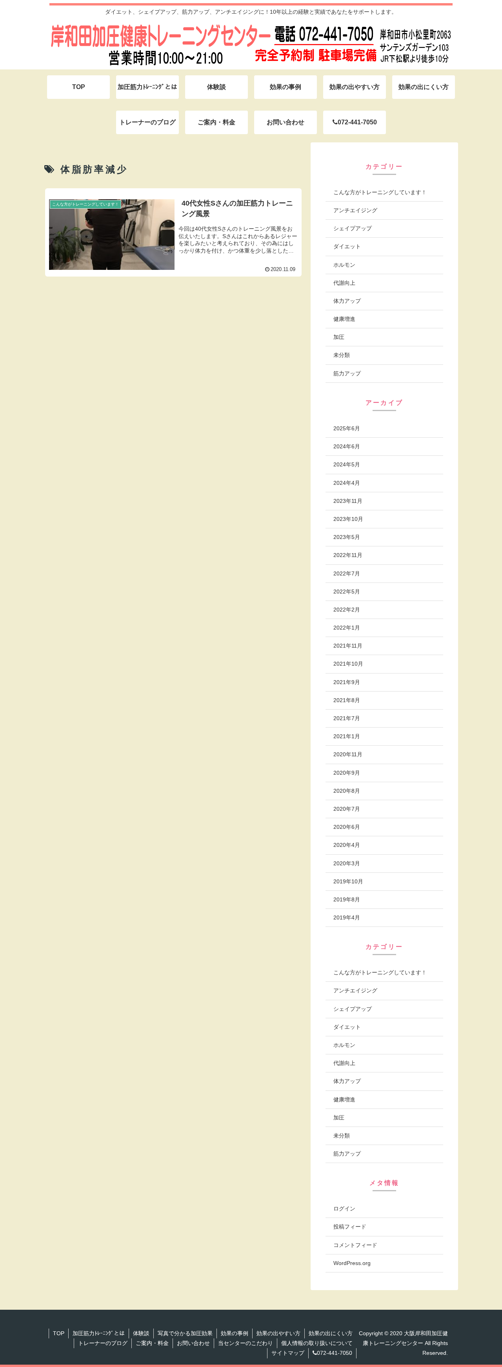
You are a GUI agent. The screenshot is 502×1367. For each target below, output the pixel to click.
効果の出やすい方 (278, 1333)
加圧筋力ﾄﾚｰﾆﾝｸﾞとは (99, 1333)
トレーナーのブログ (102, 1343)
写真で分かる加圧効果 (185, 1333)
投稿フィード (349, 1226)
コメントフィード (355, 1244)
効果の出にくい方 (331, 1333)
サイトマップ (287, 1353)
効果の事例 (234, 1333)
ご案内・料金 (152, 1343)
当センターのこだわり (245, 1343)
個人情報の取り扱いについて (317, 1343)
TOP (58, 1333)
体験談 (141, 1333)
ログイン (344, 1208)
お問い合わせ (193, 1343)
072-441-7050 (334, 1353)
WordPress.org (352, 1263)
